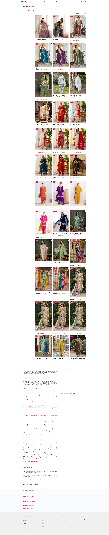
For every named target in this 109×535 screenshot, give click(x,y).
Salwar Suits (28, 6)
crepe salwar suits (36, 411)
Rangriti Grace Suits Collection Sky (43, 292)
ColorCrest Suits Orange (41, 206)
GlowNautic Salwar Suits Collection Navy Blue (60, 234)
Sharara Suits (54, 503)
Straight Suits (64, 503)
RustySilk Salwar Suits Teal (41, 177)
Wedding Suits (73, 503)
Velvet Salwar (69, 503)
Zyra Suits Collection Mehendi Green (77, 358)
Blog (42, 523)
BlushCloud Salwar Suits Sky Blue (59, 95)
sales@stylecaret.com (65, 520)
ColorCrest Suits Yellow (74, 206)
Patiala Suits (38, 503)
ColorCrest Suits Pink (40, 236)
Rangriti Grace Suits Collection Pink (60, 292)
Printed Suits (42, 503)
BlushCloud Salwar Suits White (76, 95)
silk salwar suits (33, 383)
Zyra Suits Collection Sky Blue (42, 358)
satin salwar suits (31, 382)
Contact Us (24, 520)
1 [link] (57, 364)
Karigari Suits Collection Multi (76, 298)
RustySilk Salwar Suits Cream (76, 151)
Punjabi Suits (46, 503)
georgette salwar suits (32, 406)
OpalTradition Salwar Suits (75, 39)
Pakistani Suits (25, 503)
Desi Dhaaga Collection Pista (59, 262)
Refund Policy (25, 523)
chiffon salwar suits (29, 411)
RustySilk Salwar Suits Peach (58, 151)
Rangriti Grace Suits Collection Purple (77, 264)
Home (24, 6)
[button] (46, 2)
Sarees (26, 490)
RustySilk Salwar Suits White (75, 124)
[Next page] (64, 364)
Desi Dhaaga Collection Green (76, 233)
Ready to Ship (44, 520)
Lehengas (27, 505)
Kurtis (26, 496)
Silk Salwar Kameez (59, 503)
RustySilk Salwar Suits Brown (76, 177)
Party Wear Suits (34, 503)
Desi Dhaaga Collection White (42, 262)
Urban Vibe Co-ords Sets (41, 98)
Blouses (26, 508)
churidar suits (46, 374)
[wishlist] (51, 16)
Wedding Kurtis (28, 499)
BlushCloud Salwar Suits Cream (42, 124)
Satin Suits (50, 503)
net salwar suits (25, 406)
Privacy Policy (44, 526)
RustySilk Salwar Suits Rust (58, 124)
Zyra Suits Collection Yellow (58, 358)
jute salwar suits (46, 384)
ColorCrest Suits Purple (57, 206)
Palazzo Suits (29, 503)
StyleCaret (53, 463)
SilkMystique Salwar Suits (41, 39)
